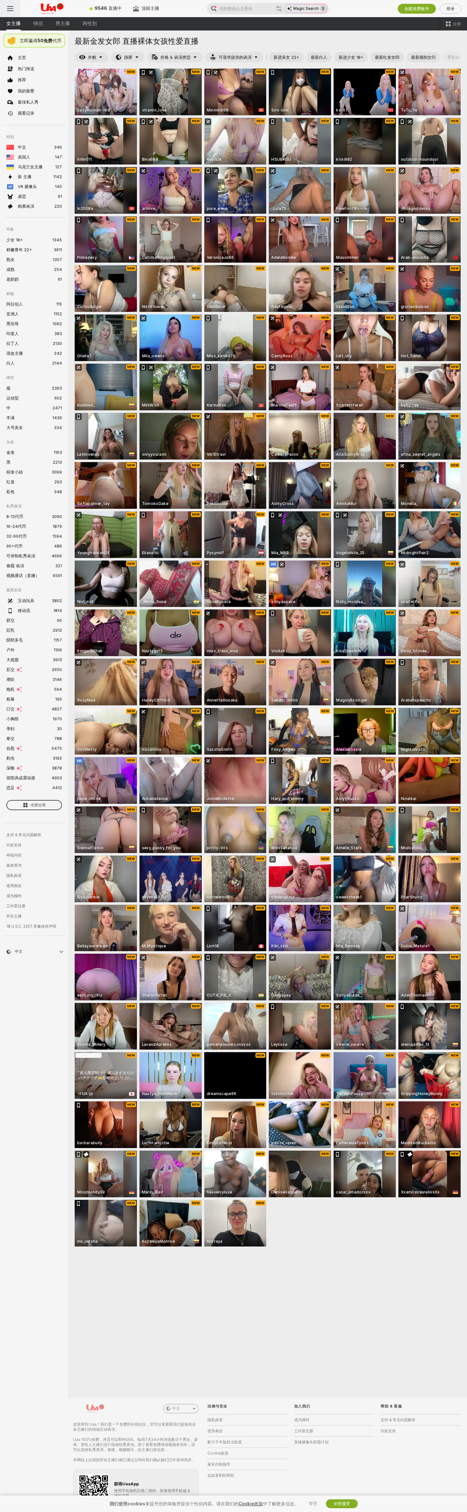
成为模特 (14, 896)
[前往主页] (52, 8)
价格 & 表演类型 (175, 57)
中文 (176, 1408)
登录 (450, 8)
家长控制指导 (218, 1464)
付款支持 (14, 845)
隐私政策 (14, 875)
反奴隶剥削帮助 (220, 1475)
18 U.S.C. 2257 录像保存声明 (31, 926)
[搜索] (278, 8)
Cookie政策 (217, 1453)
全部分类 (38, 805)
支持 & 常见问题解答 (23, 835)
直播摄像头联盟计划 (311, 1442)
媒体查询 (14, 865)
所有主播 (14, 916)
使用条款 (14, 886)
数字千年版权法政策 (224, 1442)
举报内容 (14, 855)
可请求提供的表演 (235, 57)
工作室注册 (15, 906)
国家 (128, 57)
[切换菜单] (10, 8)
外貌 (92, 57)
